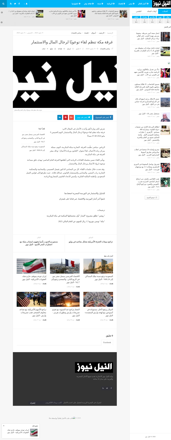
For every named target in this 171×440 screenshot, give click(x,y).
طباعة (60, 49)
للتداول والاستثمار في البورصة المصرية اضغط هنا (84, 193)
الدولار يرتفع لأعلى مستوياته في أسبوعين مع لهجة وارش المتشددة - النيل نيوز (98, 312)
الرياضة (110, 4)
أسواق (93, 33)
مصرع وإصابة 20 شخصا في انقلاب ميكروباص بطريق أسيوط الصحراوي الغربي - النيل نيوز (146, 152)
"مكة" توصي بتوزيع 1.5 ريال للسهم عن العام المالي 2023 (81, 221)
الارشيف (101, 33)
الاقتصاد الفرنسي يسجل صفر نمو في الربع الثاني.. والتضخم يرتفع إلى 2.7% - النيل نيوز (33, 138)
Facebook (107, 342)
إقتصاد (121, 4)
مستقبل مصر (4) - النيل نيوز (149, 114)
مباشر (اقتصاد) (76, 33)
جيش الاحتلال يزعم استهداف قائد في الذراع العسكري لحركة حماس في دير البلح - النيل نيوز (147, 101)
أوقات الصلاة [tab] (151, 11)
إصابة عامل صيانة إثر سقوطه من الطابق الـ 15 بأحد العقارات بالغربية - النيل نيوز (146, 50)
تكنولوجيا (75, 4)
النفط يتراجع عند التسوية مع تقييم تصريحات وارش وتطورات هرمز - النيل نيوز (65, 312)
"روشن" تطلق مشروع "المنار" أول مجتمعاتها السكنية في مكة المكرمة (76, 216)
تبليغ (51, 49)
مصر (131, 4)
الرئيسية (110, 33)
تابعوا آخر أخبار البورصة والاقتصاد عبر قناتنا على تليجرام (82, 199)
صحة (99, 4)
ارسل (69, 49)
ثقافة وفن (88, 4)
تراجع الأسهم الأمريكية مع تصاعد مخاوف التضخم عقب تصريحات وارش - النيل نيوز (32, 312)
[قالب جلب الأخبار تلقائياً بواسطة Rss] (62, 418)
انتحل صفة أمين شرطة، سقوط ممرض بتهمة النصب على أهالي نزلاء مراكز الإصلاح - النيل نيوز (147, 35)
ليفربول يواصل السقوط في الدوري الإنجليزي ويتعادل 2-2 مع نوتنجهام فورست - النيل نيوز (146, 166)
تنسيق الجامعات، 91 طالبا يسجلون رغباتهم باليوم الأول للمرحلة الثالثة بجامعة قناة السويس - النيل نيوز (147, 86)
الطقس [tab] (138, 11)
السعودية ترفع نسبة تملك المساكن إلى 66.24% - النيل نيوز (33, 148)
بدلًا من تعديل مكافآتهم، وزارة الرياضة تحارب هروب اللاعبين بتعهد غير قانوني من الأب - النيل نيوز (146, 72)
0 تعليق (78, 49)
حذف (43, 49)
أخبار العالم (142, 4)
